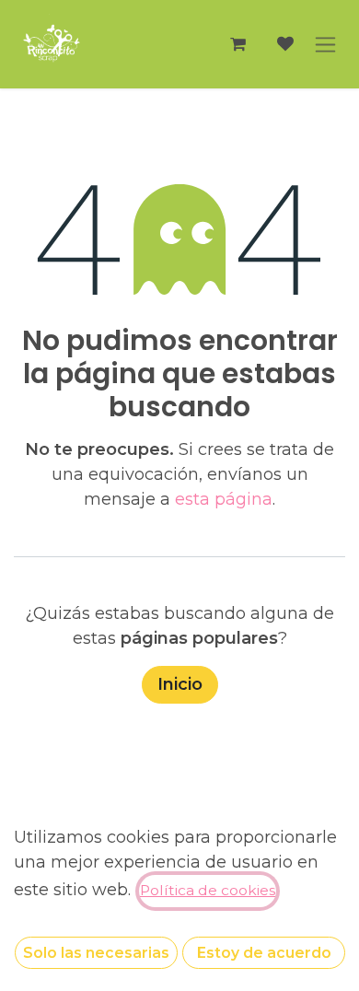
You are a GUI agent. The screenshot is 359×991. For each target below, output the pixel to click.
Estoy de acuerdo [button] (264, 953)
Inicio (180, 684)
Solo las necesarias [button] (96, 953)
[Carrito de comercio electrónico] (237, 44)
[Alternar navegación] (325, 44)
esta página (223, 499)
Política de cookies (207, 890)
